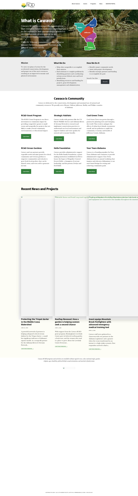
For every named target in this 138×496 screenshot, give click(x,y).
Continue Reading (27, 348)
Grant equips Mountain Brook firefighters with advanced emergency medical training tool (100, 323)
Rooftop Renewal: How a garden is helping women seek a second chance (67, 322)
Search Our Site (92, 78)
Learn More (26, 136)
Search (105, 81)
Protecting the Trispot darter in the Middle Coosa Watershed (35, 322)
